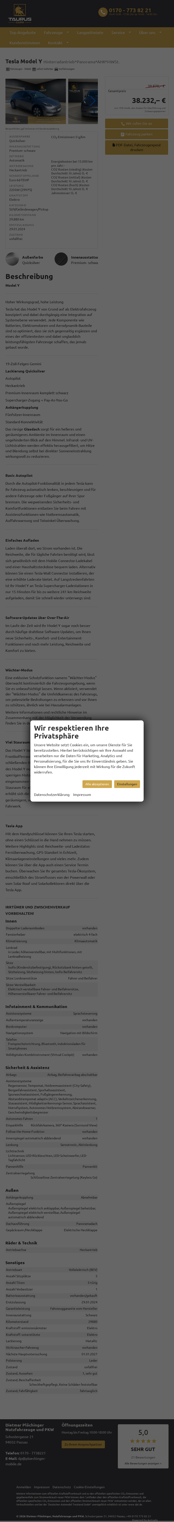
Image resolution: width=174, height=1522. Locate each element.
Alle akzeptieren (97, 784)
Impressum (82, 795)
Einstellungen (127, 784)
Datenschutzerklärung (52, 795)
